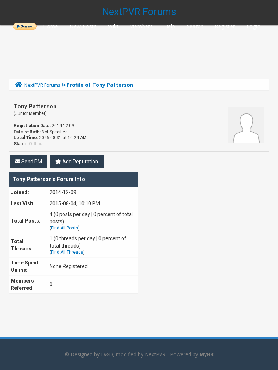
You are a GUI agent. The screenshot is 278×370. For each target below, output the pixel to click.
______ (24, 26)
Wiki (113, 26)
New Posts (83, 26)
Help (170, 26)
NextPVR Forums (139, 12)
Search (195, 26)
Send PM (31, 161)
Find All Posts (64, 228)
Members (141, 26)
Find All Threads (67, 252)
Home (50, 26)
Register (225, 26)
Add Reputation (79, 161)
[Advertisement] (139, 50)
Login (253, 26)
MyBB (206, 354)
